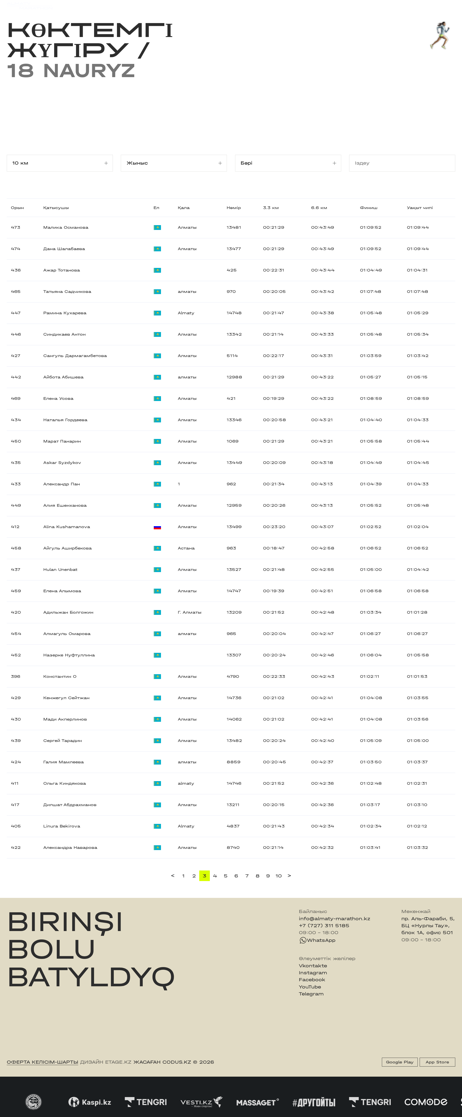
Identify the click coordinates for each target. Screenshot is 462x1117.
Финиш (369, 207)
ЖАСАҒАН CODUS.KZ (162, 1062)
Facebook (312, 979)
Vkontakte (313, 966)
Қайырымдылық (195, 5)
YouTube (310, 987)
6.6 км (319, 207)
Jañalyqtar (236, 5)
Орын (17, 207)
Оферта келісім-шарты (42, 1062)
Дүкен (396, 5)
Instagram (313, 972)
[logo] (29, 5)
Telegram (311, 994)
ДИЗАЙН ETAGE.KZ (105, 1062)
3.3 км (271, 207)
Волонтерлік (272, 5)
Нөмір (234, 207)
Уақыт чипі (420, 207)
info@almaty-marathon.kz (334, 918)
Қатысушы (56, 207)
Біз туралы (309, 5)
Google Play (400, 1062)
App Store (437, 1062)
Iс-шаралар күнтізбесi (104, 5)
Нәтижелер (153, 5)
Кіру (449, 5)
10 (279, 876)
